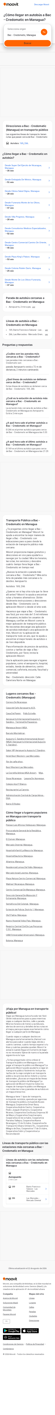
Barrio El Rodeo (13, 804)
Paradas (32, 1312)
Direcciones (34, 1320)
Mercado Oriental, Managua (19, 845)
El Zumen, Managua (15, 839)
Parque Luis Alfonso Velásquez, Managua (25, 825)
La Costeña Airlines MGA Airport (21, 773)
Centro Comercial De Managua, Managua (25, 890)
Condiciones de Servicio (13, 1344)
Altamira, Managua (15, 861)
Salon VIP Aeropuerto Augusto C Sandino (25, 750)
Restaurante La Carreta (17, 790)
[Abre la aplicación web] (11, 1337)
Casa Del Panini (13, 713)
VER (33, 307)
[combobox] (27, 30)
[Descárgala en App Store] (29, 1330)
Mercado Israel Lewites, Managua (22, 873)
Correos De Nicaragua (16, 702)
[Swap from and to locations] (44, 32)
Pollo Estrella (29, 713)
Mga (41, 773)
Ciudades (33, 1316)
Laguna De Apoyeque (34, 778)
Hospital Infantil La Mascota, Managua (24, 850)
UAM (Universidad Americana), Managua (25, 935)
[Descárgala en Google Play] (11, 1330)
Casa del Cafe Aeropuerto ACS (20, 708)
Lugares (32, 1303)
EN (6, 1321)
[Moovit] (11, 4)
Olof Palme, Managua (16, 915)
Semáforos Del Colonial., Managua (22, 904)
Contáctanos (8, 1349)
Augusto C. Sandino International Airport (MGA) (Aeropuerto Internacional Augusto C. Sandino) (26, 742)
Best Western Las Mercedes (19, 767)
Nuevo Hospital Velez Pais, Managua (23, 921)
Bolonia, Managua (14, 940)
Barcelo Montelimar (15, 733)
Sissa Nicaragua (14, 778)
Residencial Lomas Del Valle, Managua (24, 867)
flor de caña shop (14, 761)
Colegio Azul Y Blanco (16, 784)
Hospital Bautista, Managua (19, 856)
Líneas (32, 1298)
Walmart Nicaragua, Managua (20, 884)
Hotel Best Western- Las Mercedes (22, 756)
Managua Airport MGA (16, 727)
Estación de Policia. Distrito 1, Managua (25, 909)
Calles (31, 1307)
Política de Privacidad (35, 1344)
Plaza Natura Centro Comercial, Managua (25, 878)
